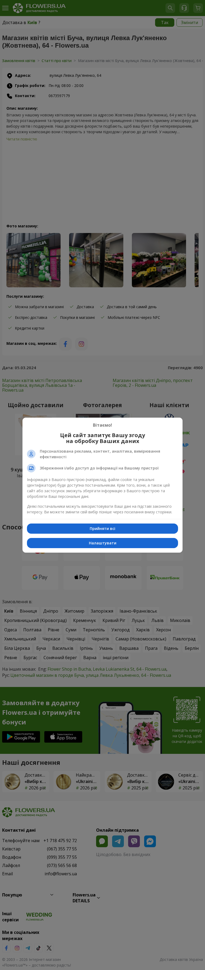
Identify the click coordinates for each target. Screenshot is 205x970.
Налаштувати (102, 542)
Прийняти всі (102, 528)
